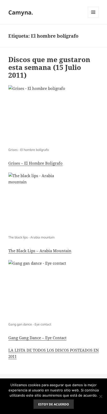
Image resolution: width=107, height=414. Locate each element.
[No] (100, 396)
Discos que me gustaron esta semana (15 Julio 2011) (49, 67)
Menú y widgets (93, 17)
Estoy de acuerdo (53, 404)
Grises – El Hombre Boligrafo (35, 163)
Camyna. (20, 12)
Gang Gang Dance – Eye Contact (37, 337)
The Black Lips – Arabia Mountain (39, 250)
